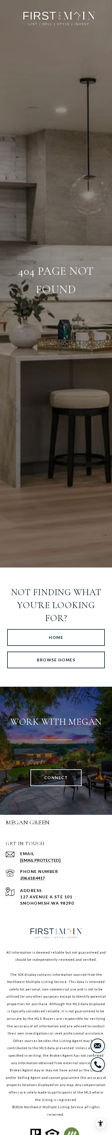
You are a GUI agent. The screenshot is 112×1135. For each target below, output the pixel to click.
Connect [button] (56, 777)
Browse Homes (56, 659)
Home (56, 637)
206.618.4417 (32, 878)
